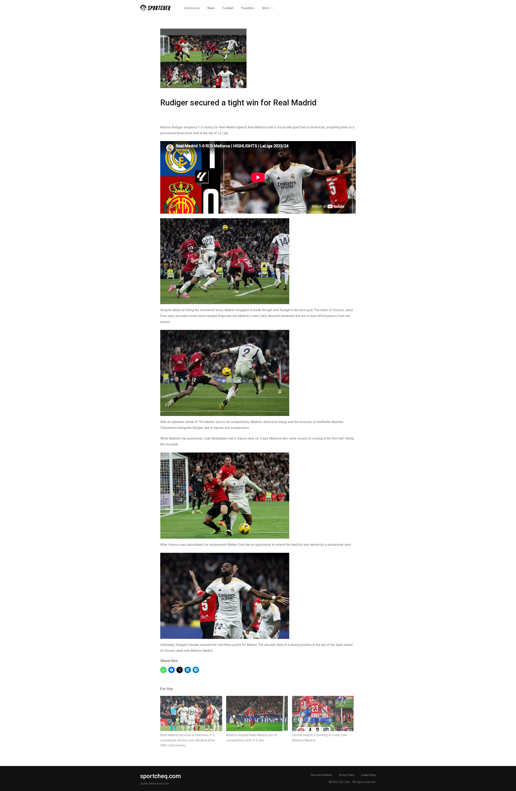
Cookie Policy (368, 775)
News (211, 8)
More (265, 8)
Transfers (247, 8)
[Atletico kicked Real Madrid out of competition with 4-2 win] (257, 713)
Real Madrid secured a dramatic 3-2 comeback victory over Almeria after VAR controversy (187, 740)
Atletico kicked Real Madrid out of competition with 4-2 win (251, 737)
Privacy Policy (346, 775)
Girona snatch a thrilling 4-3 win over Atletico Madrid (319, 737)
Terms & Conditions (321, 775)
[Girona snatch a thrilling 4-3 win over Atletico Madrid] (323, 713)
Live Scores (192, 8)
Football (228, 8)
